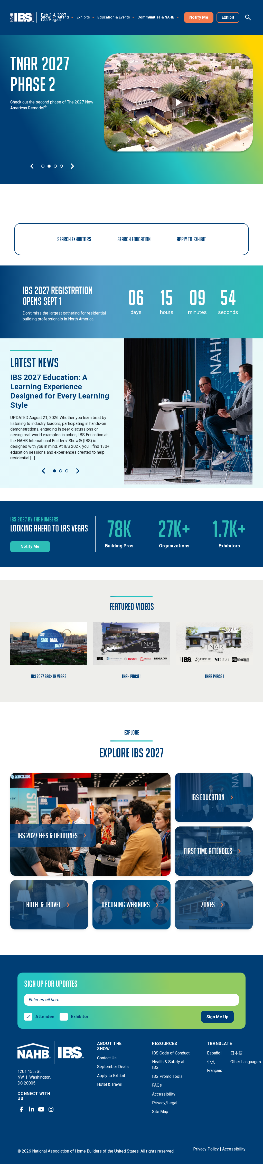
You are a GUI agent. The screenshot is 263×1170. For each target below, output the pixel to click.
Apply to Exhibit (111, 1075)
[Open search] (248, 17)
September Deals (113, 1066)
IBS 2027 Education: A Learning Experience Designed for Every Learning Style (59, 391)
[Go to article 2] (60, 470)
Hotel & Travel (109, 1084)
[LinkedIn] (31, 1109)
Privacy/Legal (164, 1102)
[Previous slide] (31, 166)
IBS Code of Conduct (171, 1053)
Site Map (160, 1111)
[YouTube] (41, 1109)
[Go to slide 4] (61, 166)
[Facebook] (21, 1109)
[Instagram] (51, 1109)
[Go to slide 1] (42, 166)
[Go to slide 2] (49, 166)
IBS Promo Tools (167, 1076)
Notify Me (198, 17)
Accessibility (163, 1094)
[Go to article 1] (54, 470)
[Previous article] (43, 470)
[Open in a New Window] (188, 411)
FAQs (157, 1085)
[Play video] (178, 102)
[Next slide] (72, 166)
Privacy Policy (206, 1149)
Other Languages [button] (245, 1061)
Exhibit (228, 17)
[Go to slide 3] (55, 166)
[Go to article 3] (66, 470)
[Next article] (77, 470)
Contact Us (107, 1057)
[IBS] (23, 17)
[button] (48, 17)
